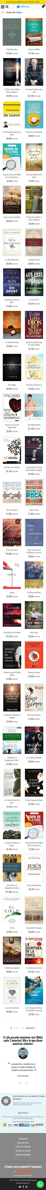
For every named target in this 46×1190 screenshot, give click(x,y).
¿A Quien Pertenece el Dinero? (12, 844)
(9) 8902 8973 (24, 1171)
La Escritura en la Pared (34, 967)
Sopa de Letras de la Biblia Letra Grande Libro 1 (12, 176)
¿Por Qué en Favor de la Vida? (12, 801)
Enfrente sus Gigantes (12, 967)
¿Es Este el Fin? (34, 299)
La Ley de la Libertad (12, 1007)
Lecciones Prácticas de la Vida (34, 90)
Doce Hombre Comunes (34, 927)
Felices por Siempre (34, 715)
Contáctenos (23, 1138)
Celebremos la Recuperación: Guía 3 (12, 759)
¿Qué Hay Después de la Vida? (34, 176)
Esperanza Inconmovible (12, 217)
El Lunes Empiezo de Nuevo (34, 800)
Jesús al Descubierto (34, 885)
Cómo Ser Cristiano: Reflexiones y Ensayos (34, 551)
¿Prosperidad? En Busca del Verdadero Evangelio (34, 468)
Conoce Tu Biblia (34, 49)
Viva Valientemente (34, 424)
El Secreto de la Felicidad (34, 132)
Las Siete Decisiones (12, 259)
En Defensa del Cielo (34, 592)
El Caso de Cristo (12, 550)
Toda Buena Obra (12, 49)
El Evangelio (12, 384)
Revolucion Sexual (34, 672)
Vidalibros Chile (18, 1180)
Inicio (3, 12)
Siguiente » (30, 1028)
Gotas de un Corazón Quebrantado (12, 426)
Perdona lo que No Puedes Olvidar (12, 673)
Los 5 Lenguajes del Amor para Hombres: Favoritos (34, 1009)
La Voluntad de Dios (12, 342)
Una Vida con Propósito (12, 467)
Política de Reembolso (23, 1154)
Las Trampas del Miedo (34, 757)
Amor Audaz (34, 632)
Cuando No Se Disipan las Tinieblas (12, 716)
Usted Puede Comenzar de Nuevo (12, 133)
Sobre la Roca (34, 510)
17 (23, 1027)
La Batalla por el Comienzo (12, 632)
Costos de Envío (23, 1142)
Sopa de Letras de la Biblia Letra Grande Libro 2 (34, 844)
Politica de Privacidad (23, 1146)
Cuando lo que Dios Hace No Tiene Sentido (34, 343)
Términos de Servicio (23, 1150)
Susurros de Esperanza (34, 384)
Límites (12, 592)
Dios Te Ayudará (12, 510)
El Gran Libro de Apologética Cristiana (12, 886)
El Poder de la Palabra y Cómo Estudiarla (34, 218)
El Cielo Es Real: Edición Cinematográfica (12, 90)
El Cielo (12, 927)
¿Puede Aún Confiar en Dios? (12, 301)
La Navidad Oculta (34, 259)
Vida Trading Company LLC (23, 1183)
